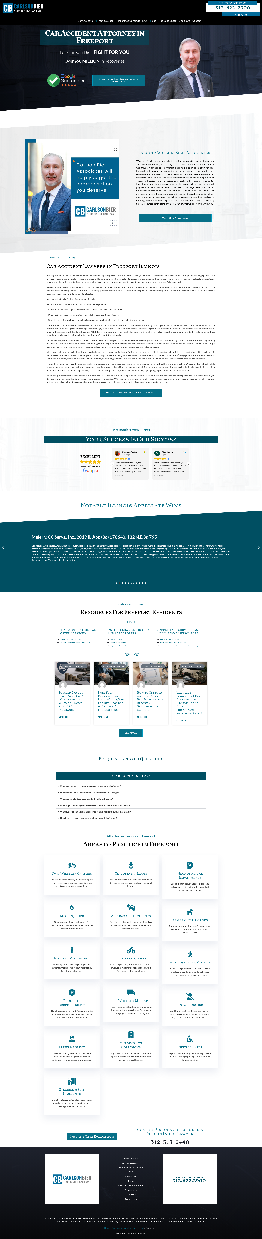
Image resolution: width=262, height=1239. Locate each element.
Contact (196, 20)
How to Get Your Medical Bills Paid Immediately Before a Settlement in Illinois (150, 701)
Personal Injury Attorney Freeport (128, 1228)
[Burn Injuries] (72, 907)
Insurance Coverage (129, 20)
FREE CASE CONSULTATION (189, 1177)
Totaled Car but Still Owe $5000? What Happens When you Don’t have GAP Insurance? (71, 701)
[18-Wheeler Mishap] (131, 992)
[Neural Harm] (190, 1038)
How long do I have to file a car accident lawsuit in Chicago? (88, 818)
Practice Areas (105, 20)
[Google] (242, 14)
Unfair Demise (190, 1005)
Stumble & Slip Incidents (72, 1091)
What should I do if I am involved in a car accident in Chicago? (89, 792)
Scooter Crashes (131, 958)
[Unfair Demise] (190, 996)
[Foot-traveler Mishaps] (190, 954)
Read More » (64, 717)
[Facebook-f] (235, 14)
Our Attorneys (85, 20)
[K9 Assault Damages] (190, 911)
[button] (189, 464)
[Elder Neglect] (72, 1038)
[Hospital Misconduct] (72, 950)
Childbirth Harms (131, 873)
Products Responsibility (72, 1003)
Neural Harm (190, 1047)
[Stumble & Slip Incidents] (72, 1081)
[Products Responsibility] (72, 992)
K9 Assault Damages (190, 920)
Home (107, 1228)
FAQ (144, 20)
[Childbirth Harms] (131, 865)
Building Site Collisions (131, 1045)
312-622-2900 (232, 8)
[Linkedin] (239, 14)
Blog (153, 20)
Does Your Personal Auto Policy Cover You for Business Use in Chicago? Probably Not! (111, 701)
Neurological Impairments (190, 875)
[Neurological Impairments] (190, 865)
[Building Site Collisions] (131, 1034)
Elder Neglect (72, 1047)
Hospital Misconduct (72, 958)
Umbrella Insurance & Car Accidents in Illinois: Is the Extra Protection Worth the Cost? (189, 703)
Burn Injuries (72, 916)
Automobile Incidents (131, 916)
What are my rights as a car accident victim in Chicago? (86, 799)
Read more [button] (119, 476)
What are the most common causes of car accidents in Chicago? (90, 786)
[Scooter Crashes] (131, 950)
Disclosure (184, 20)
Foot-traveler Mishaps (190, 962)
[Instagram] (245, 14)
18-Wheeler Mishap (131, 1001)
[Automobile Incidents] (131, 907)
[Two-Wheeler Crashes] (72, 865)
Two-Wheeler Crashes (72, 873)
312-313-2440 (170, 1142)
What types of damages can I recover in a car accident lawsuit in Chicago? (95, 805)
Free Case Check (167, 20)
